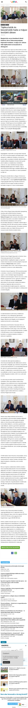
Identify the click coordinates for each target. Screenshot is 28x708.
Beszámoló (3, 24)
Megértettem (6, 662)
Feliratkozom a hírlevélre (14, 703)
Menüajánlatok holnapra (10, 547)
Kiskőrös (7, 24)
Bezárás (14, 707)
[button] (26, 2)
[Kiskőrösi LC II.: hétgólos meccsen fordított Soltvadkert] (4, 669)
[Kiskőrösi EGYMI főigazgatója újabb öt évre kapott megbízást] (4, 683)
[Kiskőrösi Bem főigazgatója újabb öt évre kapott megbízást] (4, 676)
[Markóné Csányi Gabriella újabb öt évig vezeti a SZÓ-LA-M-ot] (4, 690)
